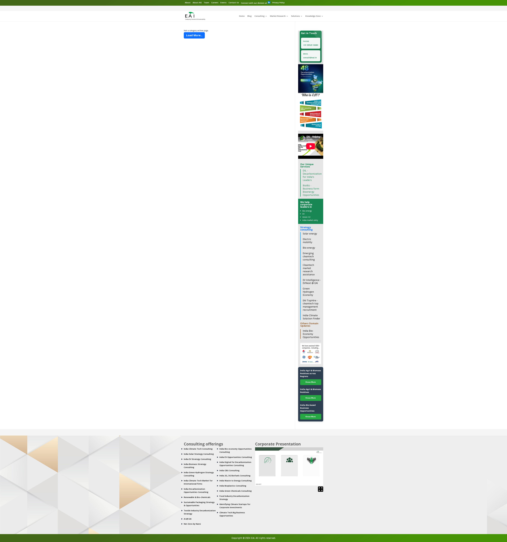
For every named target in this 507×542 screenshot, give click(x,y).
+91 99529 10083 (310, 45)
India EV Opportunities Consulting (235, 457)
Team (206, 2)
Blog (249, 16)
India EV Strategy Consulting (197, 459)
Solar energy (310, 233)
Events (223, 2)
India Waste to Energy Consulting (235, 480)
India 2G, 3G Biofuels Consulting (234, 475)
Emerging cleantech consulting (309, 256)
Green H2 (306, 217)
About (188, 2)
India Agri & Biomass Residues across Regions (310, 373)
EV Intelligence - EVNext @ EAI (312, 281)
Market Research (278, 16)
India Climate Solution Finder (311, 317)
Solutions (295, 16)
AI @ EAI (187, 518)
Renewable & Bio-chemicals (197, 497)
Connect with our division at (254, 3)
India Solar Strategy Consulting (199, 454)
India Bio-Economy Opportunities (311, 334)
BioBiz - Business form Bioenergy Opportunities (311, 190)
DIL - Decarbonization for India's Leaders (312, 175)
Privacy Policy (278, 2)
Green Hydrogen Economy (308, 291)
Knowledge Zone (313, 16)
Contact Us (234, 2)
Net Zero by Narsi (192, 523)
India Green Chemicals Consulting (235, 491)
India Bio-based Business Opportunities (308, 408)
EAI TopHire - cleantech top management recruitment (310, 305)
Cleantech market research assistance (309, 269)
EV (303, 214)
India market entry (310, 220)
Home (242, 16)
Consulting (259, 16)
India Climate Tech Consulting (198, 448)
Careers (214, 2)
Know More (311, 382)
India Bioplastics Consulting (232, 485)
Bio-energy (307, 211)
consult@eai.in (310, 57)
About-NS (197, 2)
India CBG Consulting (229, 470)
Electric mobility (307, 241)
